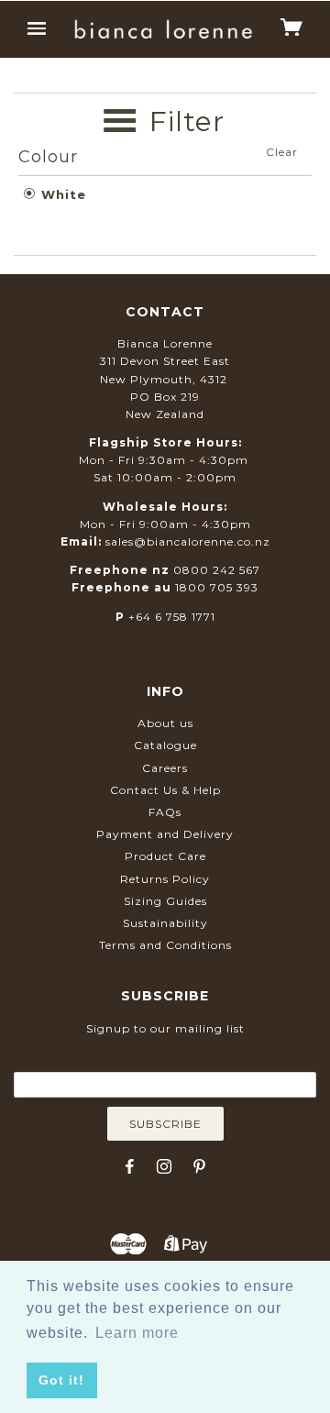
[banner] (163, 29)
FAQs (165, 812)
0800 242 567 (216, 570)
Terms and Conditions (165, 945)
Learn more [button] (137, 1333)
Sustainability (165, 923)
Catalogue (165, 745)
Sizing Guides (165, 901)
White (61, 194)
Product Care (165, 856)
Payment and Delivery (165, 834)
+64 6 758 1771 (171, 617)
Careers (165, 768)
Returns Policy (165, 879)
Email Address (165, 1058)
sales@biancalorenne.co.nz (187, 541)
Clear (282, 152)
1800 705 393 (216, 587)
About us (165, 723)
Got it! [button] (61, 1380)
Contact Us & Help (165, 790)
